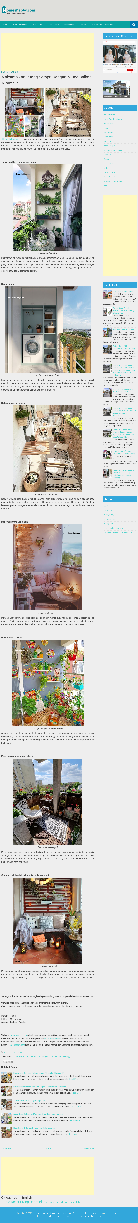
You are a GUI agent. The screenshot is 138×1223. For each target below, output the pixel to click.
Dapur (83, 24)
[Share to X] (9, 1061)
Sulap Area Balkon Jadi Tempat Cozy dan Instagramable (38, 1114)
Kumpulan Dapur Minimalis (113, 150)
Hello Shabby (115, 1213)
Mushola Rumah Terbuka (113, 181)
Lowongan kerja (109, 519)
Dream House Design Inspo (123, 291)
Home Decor (10, 1202)
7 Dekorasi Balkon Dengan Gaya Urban (30, 1100)
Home (5, 24)
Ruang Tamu (38, 24)
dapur (106, 128)
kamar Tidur (108, 155)
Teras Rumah (109, 137)
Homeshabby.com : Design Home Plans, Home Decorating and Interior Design (65, 1213)
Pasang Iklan (108, 524)
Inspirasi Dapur (109, 146)
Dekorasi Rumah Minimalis (77, 1216)
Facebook (20, 1056)
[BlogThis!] (6, 1061)
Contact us (108, 510)
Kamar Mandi (69, 24)
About (106, 506)
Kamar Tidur (54, 24)
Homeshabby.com (10, 139)
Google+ (44, 1056)
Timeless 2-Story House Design (125, 330)
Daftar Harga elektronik (112, 177)
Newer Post (7, 1148)
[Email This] (4, 1061)
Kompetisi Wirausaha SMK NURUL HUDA (118, 533)
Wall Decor (50, 1202)
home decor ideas (64, 1202)
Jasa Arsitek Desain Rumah (102, 24)
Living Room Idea (32, 1202)
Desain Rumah (109, 115)
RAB (105, 186)
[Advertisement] (47, 52)
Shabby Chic (95, 1216)
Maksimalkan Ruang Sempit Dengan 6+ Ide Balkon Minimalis (39, 1087)
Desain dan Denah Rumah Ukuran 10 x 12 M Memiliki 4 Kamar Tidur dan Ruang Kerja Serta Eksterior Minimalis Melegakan (124, 370)
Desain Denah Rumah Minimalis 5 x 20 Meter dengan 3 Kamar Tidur (124, 310)
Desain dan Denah (20, 24)
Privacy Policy (109, 515)
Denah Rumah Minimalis (113, 119)
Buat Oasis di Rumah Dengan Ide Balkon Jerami (34, 1128)
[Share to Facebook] (11, 1061)
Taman (106, 159)
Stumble (57, 1056)
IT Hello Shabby (52, 1216)
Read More (74, 1079)
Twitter (32, 1056)
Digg (68, 1056)
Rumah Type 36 (109, 172)
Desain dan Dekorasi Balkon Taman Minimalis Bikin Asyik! (38, 1073)
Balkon (6, 1052)
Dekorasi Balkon (16, 1052)
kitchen (78, 1202)
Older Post (89, 1148)
